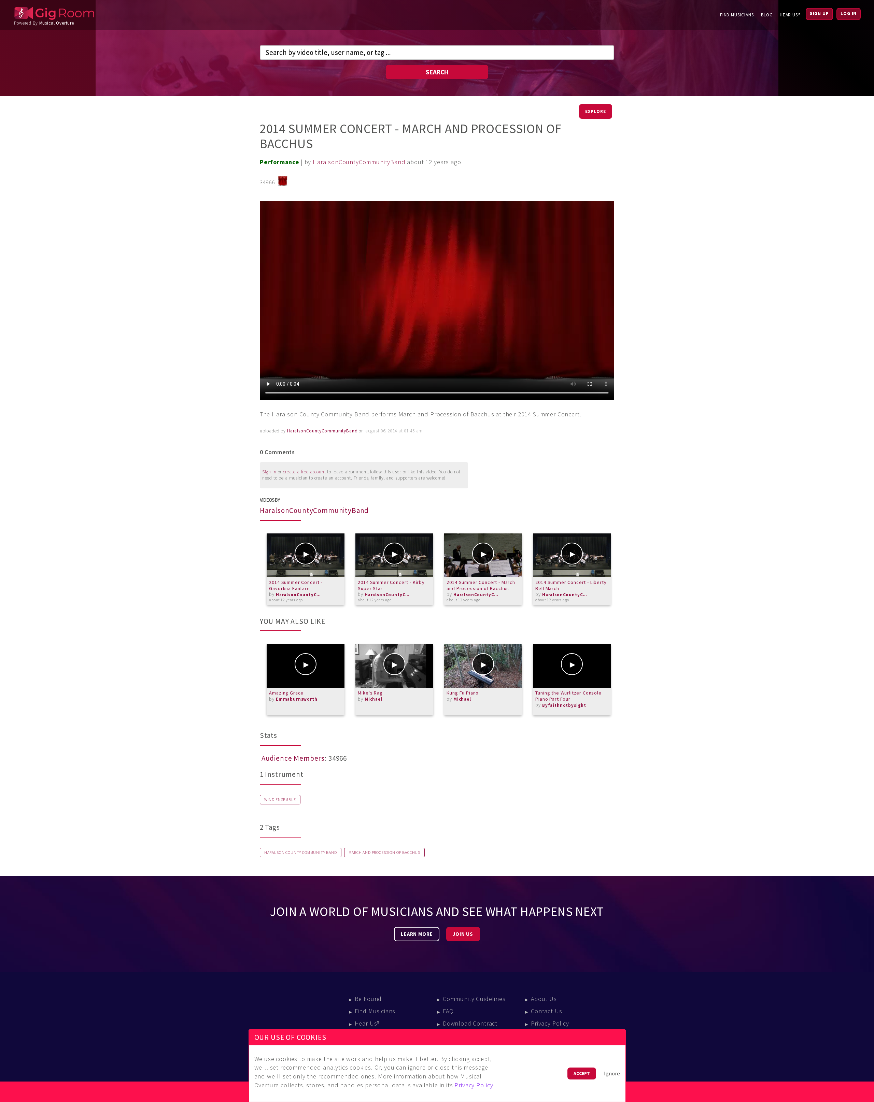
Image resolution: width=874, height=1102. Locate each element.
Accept (582, 1073)
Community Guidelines (474, 999)
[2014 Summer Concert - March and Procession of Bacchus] (483, 555)
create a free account (304, 472)
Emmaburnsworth (297, 699)
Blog (767, 15)
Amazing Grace (286, 693)
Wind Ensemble (280, 799)
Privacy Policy (550, 1023)
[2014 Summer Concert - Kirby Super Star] (394, 555)
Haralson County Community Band (300, 852)
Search (437, 72)
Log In (849, 13)
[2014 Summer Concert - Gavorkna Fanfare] (305, 555)
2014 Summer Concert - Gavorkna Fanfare (296, 585)
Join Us (463, 934)
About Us (544, 999)
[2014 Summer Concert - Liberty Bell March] (572, 555)
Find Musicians (737, 15)
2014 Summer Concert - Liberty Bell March (570, 585)
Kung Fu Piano (463, 693)
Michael (373, 699)
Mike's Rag (370, 693)
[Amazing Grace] (305, 666)
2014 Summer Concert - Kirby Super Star (391, 585)
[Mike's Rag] (394, 666)
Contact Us (546, 1011)
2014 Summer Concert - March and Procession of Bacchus (481, 585)
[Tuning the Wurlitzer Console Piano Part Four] (572, 666)
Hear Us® (790, 15)
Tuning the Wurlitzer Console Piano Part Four (568, 696)
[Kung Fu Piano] (483, 666)
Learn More (417, 934)
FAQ (448, 1011)
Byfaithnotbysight (564, 705)
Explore (595, 111)
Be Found (368, 999)
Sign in (269, 472)
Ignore (612, 1073)
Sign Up (819, 13)
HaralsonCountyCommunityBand (359, 162)
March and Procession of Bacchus (384, 852)
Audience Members (293, 758)
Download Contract (470, 1023)
